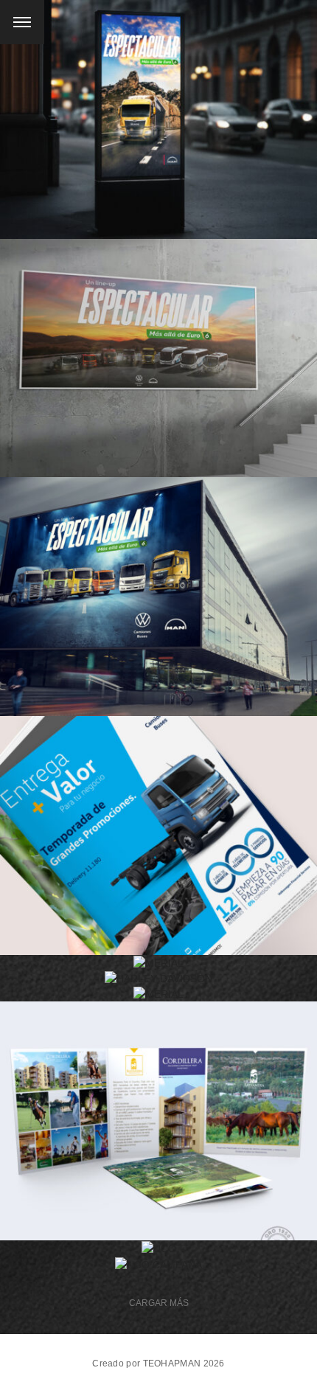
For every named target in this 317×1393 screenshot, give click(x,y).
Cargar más (159, 1303)
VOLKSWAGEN (158, 826)
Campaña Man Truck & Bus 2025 (158, 110)
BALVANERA (158, 1111)
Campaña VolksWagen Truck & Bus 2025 (159, 348)
